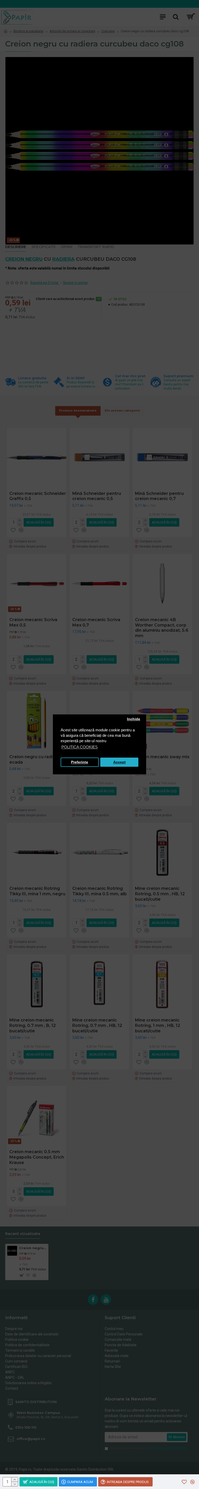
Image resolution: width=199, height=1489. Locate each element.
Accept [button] (119, 762)
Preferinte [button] (79, 762)
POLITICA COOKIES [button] (79, 747)
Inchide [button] (133, 719)
